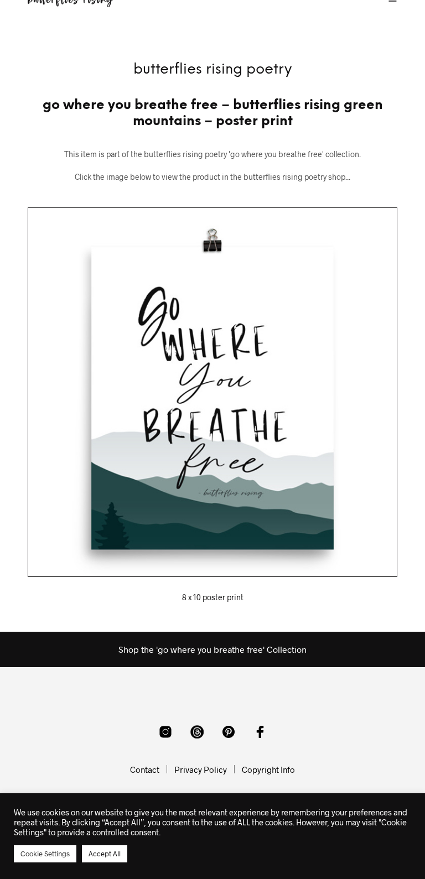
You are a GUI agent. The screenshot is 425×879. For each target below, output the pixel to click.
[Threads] (197, 731)
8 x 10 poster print (212, 597)
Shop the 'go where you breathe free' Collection (212, 649)
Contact (144, 769)
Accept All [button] (105, 853)
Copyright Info (268, 769)
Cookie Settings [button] (45, 853)
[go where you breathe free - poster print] (212, 392)
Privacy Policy (200, 769)
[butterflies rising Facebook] (260, 731)
